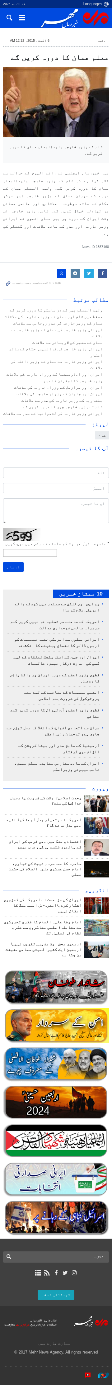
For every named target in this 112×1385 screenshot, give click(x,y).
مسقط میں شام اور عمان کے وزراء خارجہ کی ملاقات (54, 317)
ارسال (13, 567)
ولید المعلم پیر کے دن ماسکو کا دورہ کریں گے (56, 310)
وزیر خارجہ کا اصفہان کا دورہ (72, 381)
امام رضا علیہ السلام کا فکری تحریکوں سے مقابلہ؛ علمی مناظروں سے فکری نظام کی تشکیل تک (43, 927)
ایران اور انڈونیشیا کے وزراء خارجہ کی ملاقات (55, 374)
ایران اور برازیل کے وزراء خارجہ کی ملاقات (58, 387)
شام (102, 435)
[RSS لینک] (47, 1273)
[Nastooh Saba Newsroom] (100, 1375)
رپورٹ (100, 788)
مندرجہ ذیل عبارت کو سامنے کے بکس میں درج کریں (57, 543)
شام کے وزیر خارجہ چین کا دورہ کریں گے (63, 407)
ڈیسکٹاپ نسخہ (56, 1295)
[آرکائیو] (38, 1273)
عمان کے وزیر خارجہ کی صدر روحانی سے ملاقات (58, 323)
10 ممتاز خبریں (81, 594)
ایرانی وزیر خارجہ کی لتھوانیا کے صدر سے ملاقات (53, 413)
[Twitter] (65, 1273)
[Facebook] (56, 1273)
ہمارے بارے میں (54, 1343)
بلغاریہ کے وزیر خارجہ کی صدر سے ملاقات (62, 400)
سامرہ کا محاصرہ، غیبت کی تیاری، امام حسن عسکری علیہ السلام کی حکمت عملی (45, 869)
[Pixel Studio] (85, 1375)
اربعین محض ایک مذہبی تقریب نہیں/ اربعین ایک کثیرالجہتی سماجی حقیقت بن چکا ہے (44, 949)
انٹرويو (97, 890)
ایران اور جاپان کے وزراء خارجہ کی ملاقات (59, 394)
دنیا (101, 40)
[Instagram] (74, 1273)
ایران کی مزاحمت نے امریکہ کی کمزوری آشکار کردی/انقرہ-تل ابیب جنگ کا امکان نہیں (43, 905)
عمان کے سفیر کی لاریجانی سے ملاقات (67, 342)
